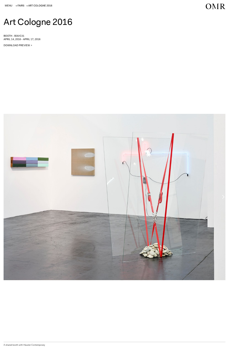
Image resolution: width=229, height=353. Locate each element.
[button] (9, 6)
